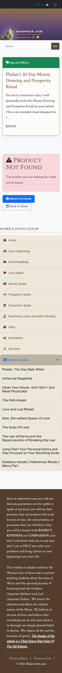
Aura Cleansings (19, 251)
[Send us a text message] (38, 37)
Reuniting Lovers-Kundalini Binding (31, 316)
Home (12, 240)
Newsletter (15, 338)
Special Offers (19, 62)
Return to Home (20, 198)
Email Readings (18, 262)
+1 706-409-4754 (23, 37)
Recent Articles (17, 360)
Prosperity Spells (19, 294)
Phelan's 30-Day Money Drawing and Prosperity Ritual (28, 80)
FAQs (11, 327)
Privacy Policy (18, 658)
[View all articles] (57, 360)
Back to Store (18, 206)
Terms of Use (42, 658)
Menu (40, 5)
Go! (55, 46)
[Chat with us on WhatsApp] (33, 37)
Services (14, 348)
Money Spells (17, 283)
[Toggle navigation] (55, 5)
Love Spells (16, 272)
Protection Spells (19, 305)
